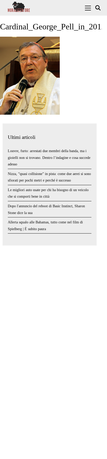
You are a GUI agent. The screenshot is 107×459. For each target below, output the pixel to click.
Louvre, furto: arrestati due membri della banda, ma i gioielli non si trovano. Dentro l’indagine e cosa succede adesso (49, 157)
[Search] (98, 7)
